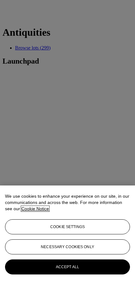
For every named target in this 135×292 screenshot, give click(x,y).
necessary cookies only (67, 247)
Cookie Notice (35, 208)
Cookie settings (67, 227)
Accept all (67, 267)
